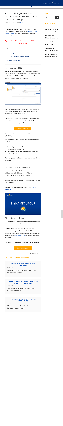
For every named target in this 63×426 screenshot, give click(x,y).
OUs (23, 235)
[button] (57, 17)
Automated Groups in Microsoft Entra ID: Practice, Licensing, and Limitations (51, 55)
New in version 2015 (14, 51)
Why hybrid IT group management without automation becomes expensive (51, 31)
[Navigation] (31, 7)
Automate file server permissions (51, 43)
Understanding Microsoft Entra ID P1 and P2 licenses (51, 49)
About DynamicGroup (14, 60)
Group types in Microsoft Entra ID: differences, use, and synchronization (51, 37)
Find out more (22, 128)
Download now (23, 248)
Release (22, 22)
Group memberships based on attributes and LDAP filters (23, 53)
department (17, 235)
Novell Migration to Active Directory (20, 56)
